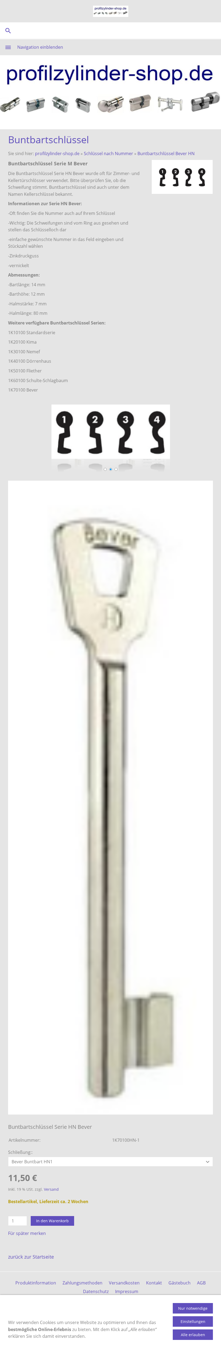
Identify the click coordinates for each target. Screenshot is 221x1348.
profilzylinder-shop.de (57, 153)
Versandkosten (124, 1283)
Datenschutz (96, 1291)
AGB (201, 1283)
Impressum (126, 1291)
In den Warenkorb (52, 1220)
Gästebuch (179, 1283)
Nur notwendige (193, 1308)
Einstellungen (193, 1321)
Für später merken (27, 1233)
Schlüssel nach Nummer (108, 153)
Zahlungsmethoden (82, 1283)
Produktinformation (35, 1283)
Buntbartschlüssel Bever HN (166, 153)
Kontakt (154, 1283)
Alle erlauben (193, 1334)
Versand (51, 1189)
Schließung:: (20, 1152)
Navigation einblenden (40, 47)
